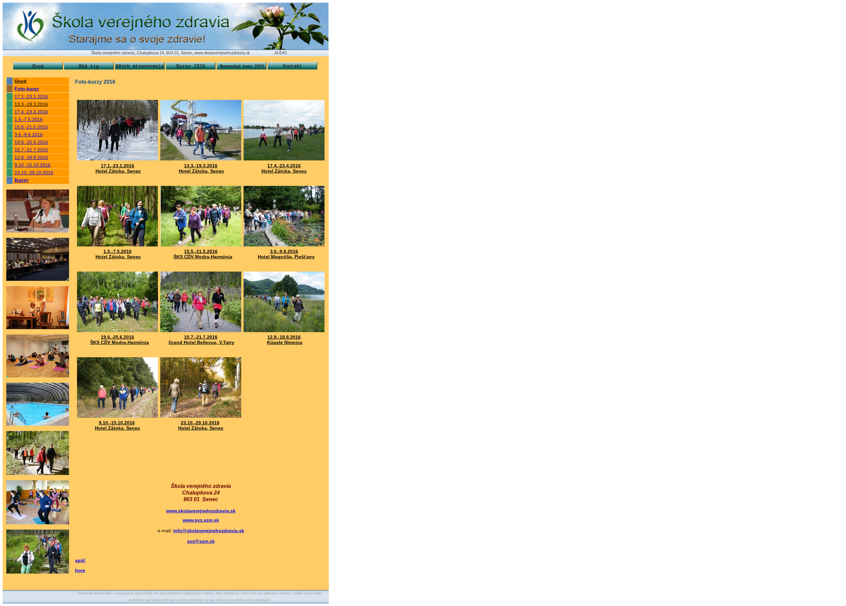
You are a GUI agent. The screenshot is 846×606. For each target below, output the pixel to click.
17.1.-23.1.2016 (31, 96)
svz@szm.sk (201, 541)
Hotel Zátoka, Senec (118, 171)
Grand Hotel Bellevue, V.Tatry (201, 342)
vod (22, 81)
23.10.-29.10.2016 (34, 172)
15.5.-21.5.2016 (31, 127)
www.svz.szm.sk (201, 520)
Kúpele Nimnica (284, 342)
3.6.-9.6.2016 (29, 134)
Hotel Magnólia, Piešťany (286, 256)
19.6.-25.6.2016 (31, 142)
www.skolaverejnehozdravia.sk (201, 510)
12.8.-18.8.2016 (31, 157)
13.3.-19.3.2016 (31, 104)
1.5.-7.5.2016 (29, 119)
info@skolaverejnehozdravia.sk (208, 530)
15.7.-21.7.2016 (31, 149)
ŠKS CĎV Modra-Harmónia (202, 256)
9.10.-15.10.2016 (33, 165)
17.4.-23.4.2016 (31, 111)
